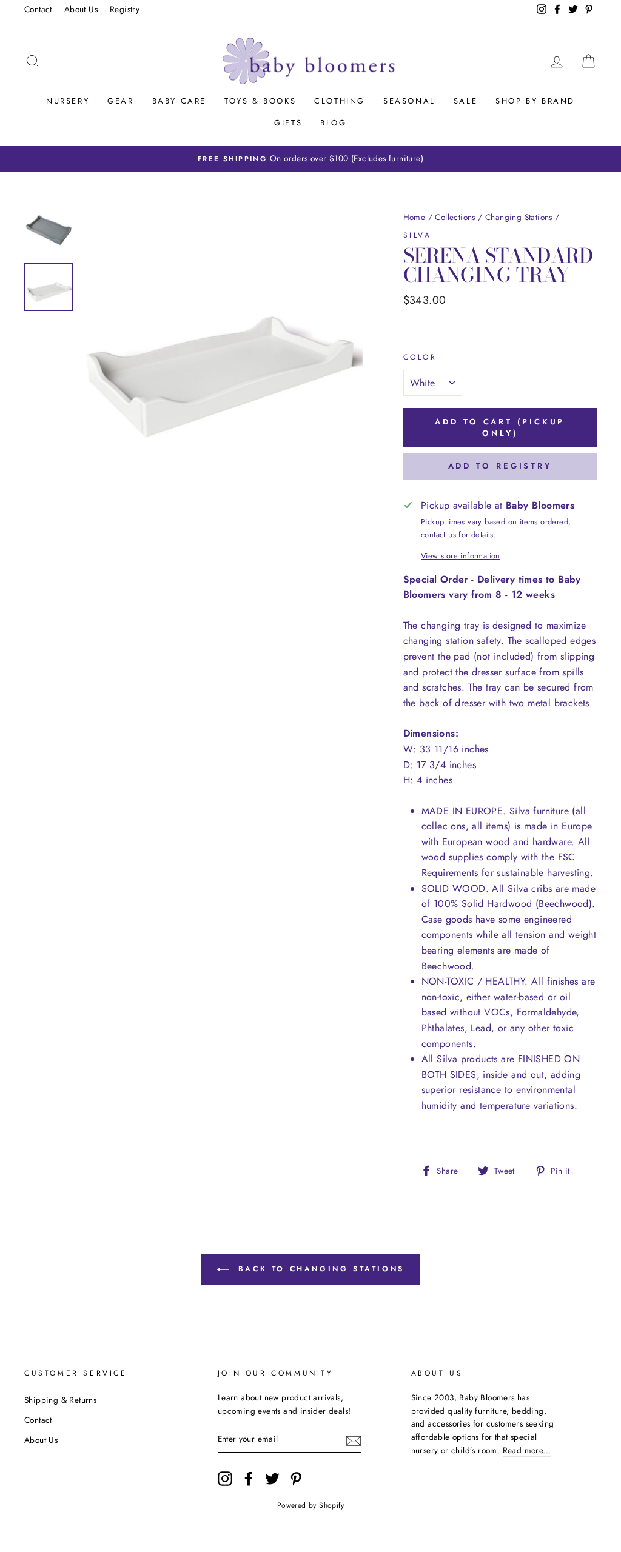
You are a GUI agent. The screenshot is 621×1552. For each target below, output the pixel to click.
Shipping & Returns (60, 1400)
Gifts (288, 123)
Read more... (527, 1450)
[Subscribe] (353, 1440)
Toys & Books (260, 101)
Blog (333, 123)
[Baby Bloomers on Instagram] (225, 1478)
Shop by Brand (535, 101)
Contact (38, 9)
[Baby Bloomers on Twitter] (272, 1478)
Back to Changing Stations (318, 1268)
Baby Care (179, 101)
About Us (81, 9)
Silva (417, 235)
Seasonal (409, 101)
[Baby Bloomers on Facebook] (248, 1478)
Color (420, 357)
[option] (310, 159)
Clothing (339, 101)
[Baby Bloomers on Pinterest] (296, 1478)
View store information (460, 555)
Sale (465, 101)
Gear (120, 101)
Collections (455, 217)
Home (414, 217)
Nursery (67, 101)
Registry (124, 9)
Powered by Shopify (310, 1505)
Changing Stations (518, 217)
